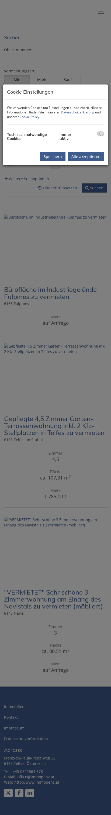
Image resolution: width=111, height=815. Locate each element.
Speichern (53, 156)
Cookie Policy (29, 117)
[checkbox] (100, 133)
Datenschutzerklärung (77, 112)
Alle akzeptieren (85, 156)
